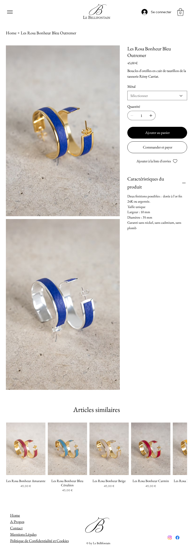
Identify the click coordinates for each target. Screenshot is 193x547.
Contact (16, 528)
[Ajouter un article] (151, 115)
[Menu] (10, 12)
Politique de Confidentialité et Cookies (39, 540)
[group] (96, 457)
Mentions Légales (23, 534)
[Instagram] (169, 537)
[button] (180, 12)
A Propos (17, 521)
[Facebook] (177, 537)
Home (15, 515)
